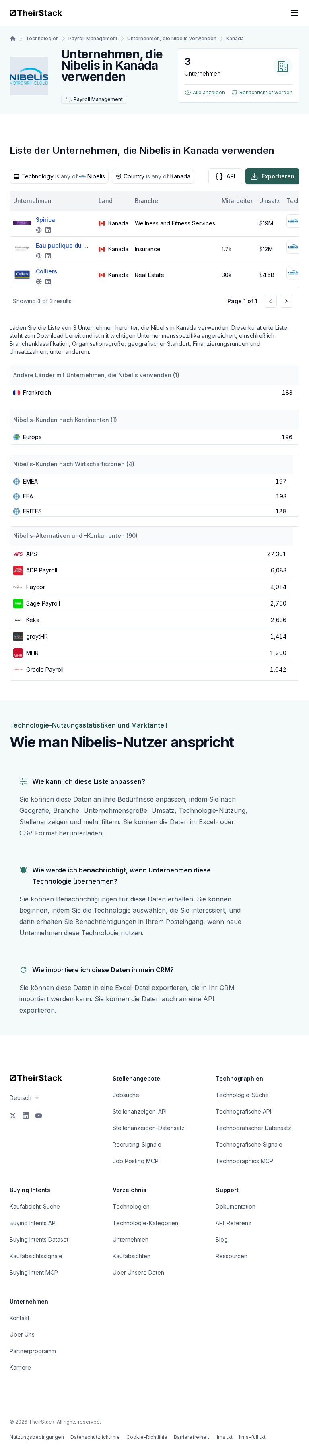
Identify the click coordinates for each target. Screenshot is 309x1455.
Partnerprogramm (33, 1351)
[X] (13, 1115)
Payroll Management (92, 38)
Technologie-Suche (242, 1094)
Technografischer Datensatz (253, 1127)
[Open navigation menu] (294, 13)
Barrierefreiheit (191, 1437)
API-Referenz (233, 1222)
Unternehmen (130, 1239)
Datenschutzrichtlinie (95, 1437)
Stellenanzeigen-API (140, 1111)
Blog (222, 1239)
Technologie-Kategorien (145, 1222)
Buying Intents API (33, 1222)
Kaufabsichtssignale (36, 1255)
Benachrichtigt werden (266, 92)
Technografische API (243, 1111)
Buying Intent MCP (34, 1272)
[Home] (13, 38)
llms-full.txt (252, 1437)
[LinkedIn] (26, 1115)
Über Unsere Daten (138, 1272)
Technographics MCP (244, 1160)
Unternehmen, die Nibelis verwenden (171, 38)
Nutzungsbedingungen (37, 1437)
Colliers (46, 271)
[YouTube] (38, 1115)
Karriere (20, 1367)
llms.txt (224, 1437)
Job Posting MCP (136, 1160)
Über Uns (22, 1334)
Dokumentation (235, 1206)
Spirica (45, 219)
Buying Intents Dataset (39, 1239)
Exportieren (278, 176)
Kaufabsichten (131, 1255)
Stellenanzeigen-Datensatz (149, 1127)
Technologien (42, 38)
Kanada (235, 38)
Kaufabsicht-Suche (35, 1206)
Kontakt (19, 1317)
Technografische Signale (249, 1144)
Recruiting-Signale (137, 1144)
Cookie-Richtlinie (146, 1437)
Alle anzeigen (209, 92)
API (231, 176)
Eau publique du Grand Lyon (64, 245)
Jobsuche (126, 1094)
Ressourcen (231, 1255)
